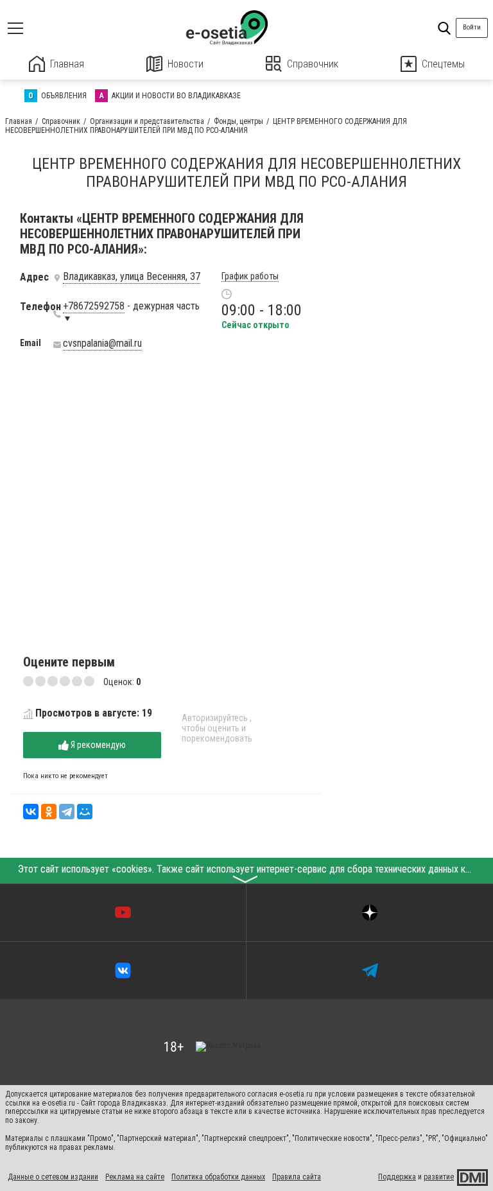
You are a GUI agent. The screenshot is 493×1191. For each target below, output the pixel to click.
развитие (439, 1176)
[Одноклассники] (48, 811)
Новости (185, 64)
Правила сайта (296, 1176)
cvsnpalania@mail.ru (102, 343)
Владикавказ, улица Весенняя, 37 (131, 277)
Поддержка (397, 1176)
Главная (67, 64)
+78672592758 (94, 306)
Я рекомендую (97, 745)
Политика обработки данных (218, 1176)
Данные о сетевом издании (53, 1176)
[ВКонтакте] (31, 811)
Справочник (312, 64)
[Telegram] (66, 811)
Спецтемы (443, 64)
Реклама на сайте (134, 1176)
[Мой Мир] (84, 811)
